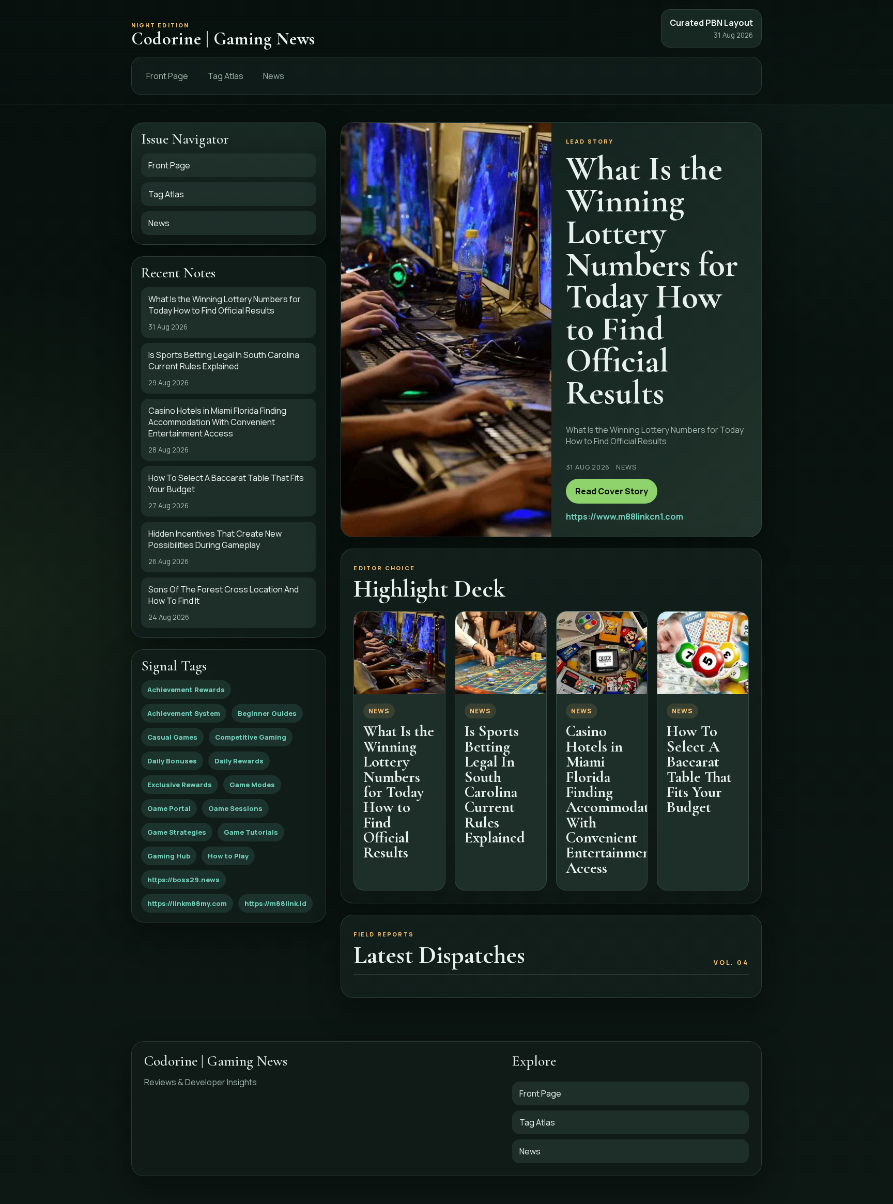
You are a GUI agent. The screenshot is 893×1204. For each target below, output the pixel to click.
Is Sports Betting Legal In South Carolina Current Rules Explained (495, 784)
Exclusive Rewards (179, 784)
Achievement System (183, 713)
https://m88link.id (275, 903)
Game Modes (252, 784)
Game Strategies (176, 832)
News (273, 76)
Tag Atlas (225, 76)
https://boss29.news (183, 879)
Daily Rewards (239, 760)
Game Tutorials (251, 832)
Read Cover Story (611, 491)
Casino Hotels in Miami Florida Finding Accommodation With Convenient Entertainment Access (617, 800)
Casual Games (172, 737)
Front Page (167, 76)
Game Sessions (235, 808)
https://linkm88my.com (187, 903)
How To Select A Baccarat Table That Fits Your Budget (699, 769)
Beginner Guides (267, 713)
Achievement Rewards (186, 689)
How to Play (228, 856)
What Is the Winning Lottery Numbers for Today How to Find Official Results (398, 792)
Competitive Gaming (250, 737)
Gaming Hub (168, 856)
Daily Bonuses (172, 760)
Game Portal (169, 808)
